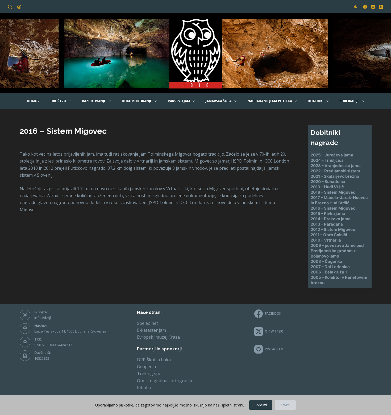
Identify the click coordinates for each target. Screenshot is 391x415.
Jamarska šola (218, 101)
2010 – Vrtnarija (326, 240)
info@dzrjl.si (44, 317)
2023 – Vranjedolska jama (336, 165)
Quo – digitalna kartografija (164, 381)
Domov (33, 101)
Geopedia (146, 367)
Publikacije (349, 101)
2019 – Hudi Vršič (327, 186)
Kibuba (144, 388)
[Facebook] (365, 7)
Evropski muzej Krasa (158, 337)
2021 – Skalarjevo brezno (335, 176)
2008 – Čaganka (326, 261)
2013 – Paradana (327, 224)
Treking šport (151, 373)
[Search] (10, 7)
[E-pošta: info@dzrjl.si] (25, 315)
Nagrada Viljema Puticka (269, 101)
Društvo (58, 101)
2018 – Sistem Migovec (333, 192)
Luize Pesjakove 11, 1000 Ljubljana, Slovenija (70, 331)
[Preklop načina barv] (356, 7)
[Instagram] (373, 7)
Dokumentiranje (137, 101)
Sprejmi (261, 404)
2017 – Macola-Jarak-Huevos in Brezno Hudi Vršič (339, 200)
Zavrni (285, 404)
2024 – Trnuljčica (327, 160)
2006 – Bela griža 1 (329, 272)
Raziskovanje (94, 101)
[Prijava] (19, 7)
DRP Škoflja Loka (154, 360)
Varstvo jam (179, 101)
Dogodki (315, 101)
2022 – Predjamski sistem (335, 170)
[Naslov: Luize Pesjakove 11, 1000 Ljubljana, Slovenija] (25, 328)
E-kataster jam (151, 330)
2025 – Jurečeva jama (332, 154)
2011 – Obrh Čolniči (329, 234)
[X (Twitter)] (381, 7)
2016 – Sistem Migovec (333, 208)
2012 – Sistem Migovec (333, 229)
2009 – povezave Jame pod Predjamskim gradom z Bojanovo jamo (337, 251)
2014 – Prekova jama (331, 218)
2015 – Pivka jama (328, 213)
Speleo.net (147, 323)
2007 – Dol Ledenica (330, 266)
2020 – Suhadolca (328, 181)
